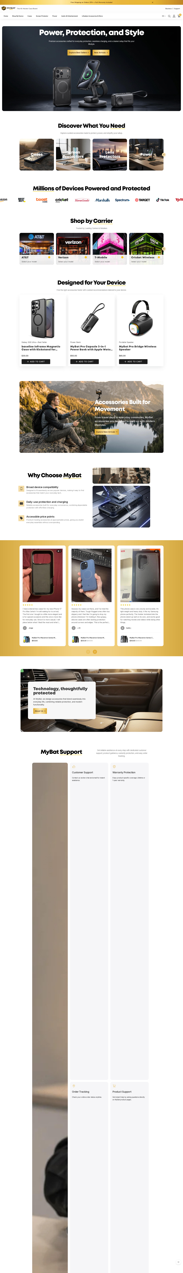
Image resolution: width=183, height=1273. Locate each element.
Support (177, 9)
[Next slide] (164, 155)
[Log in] (174, 16)
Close (152, 2)
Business (169, 9)
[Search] (169, 16)
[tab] (87, 259)
